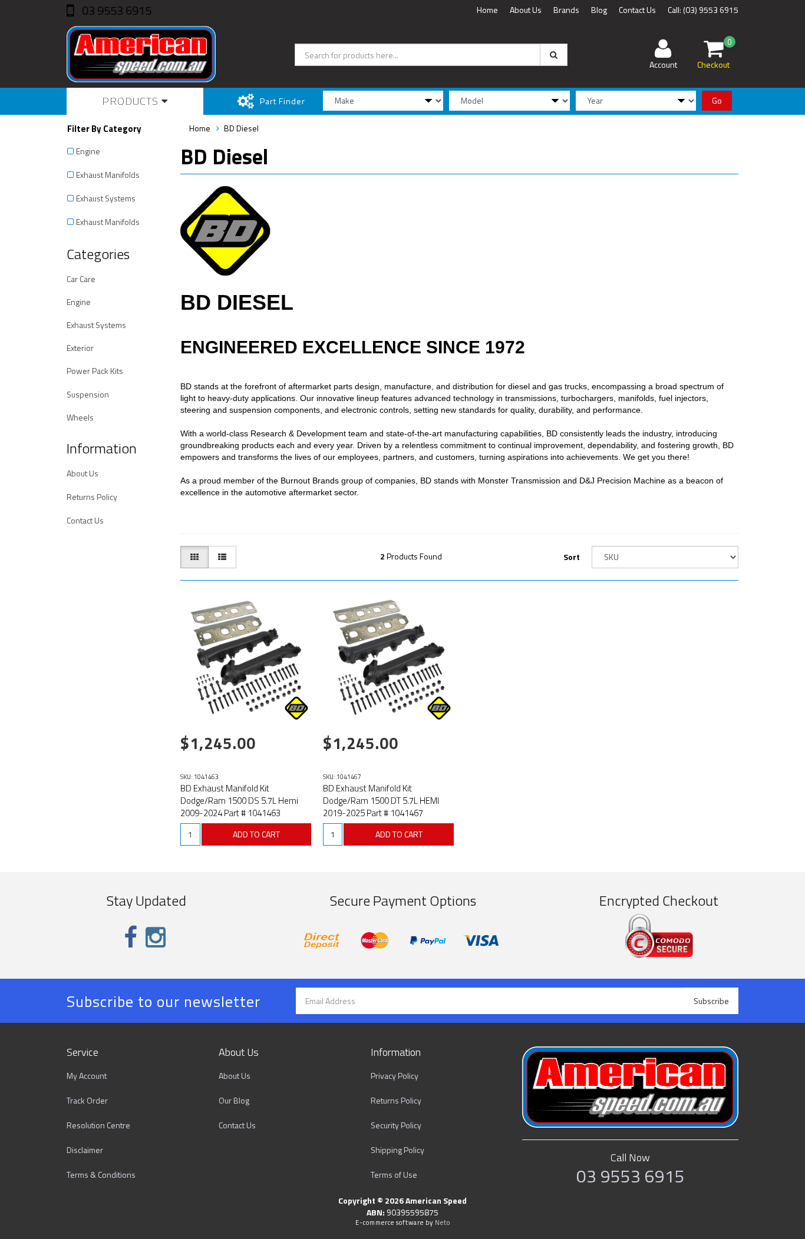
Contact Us (637, 10)
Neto (442, 1222)
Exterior (80, 348)
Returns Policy (92, 497)
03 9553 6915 (115, 10)
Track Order (87, 1100)
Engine (88, 151)
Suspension (88, 394)
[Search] (554, 55)
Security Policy (396, 1125)
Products (131, 101)
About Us (526, 10)
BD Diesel (241, 128)
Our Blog (234, 1100)
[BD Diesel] (296, 708)
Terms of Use (394, 1174)
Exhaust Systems (106, 198)
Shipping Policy (397, 1150)
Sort (571, 557)
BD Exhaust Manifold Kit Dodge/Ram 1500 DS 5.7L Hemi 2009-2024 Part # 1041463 (239, 800)
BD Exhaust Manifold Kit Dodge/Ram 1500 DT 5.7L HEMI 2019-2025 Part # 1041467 (381, 800)
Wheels (80, 417)
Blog (599, 10)
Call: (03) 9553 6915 (703, 10)
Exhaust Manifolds (108, 174)
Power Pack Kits (95, 371)
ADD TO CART (256, 834)
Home (487, 10)
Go (717, 100)
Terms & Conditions (101, 1174)
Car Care (81, 279)
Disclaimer (85, 1150)
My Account (87, 1075)
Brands (566, 10)
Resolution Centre (98, 1125)
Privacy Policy (394, 1075)
